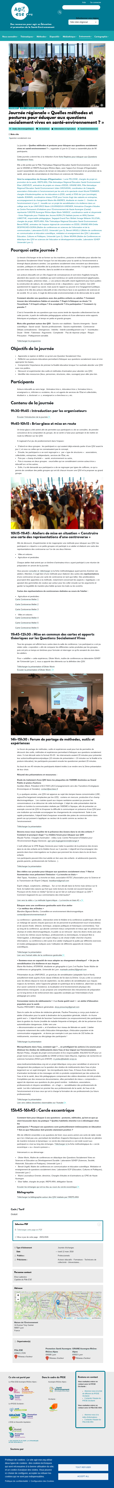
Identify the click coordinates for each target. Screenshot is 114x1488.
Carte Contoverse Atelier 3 (27, 609)
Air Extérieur (44, 129)
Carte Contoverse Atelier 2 (27, 604)
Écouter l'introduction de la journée (32, 417)
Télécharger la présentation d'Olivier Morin (36, 666)
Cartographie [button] (100, 36)
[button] (58, 1302)
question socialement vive (20, 138)
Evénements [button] (85, 36)
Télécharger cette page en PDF (29, 1230)
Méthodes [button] (41, 36)
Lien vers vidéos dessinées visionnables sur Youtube (40, 1103)
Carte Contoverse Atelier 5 (27, 623)
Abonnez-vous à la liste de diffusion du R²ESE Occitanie (92, 1393)
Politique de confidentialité (16, 1481)
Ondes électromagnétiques (23, 129)
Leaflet (68, 1318)
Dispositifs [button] (54, 36)
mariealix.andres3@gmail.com (73, 969)
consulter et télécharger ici (41, 571)
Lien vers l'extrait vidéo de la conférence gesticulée (39, 955)
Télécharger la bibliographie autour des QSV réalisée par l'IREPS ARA (48, 1197)
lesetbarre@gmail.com (59, 881)
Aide (84, 2)
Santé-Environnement (89, 129)
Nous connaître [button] (9, 36)
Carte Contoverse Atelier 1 (27, 599)
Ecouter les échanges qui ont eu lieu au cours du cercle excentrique (47, 1187)
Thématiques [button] (27, 36)
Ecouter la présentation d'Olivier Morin (34, 670)
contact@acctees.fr (49, 789)
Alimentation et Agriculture (64, 129)
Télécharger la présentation (29, 826)
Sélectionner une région (87, 18)
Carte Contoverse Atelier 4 (27, 618)
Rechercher (60, 12)
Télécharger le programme (29, 341)
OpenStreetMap (83, 1318)
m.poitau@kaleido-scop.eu (65, 1059)
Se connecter (95, 2)
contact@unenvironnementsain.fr (31, 914)
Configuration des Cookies (42, 1481)
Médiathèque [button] (69, 36)
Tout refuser (83, 1467)
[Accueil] (21, 1)
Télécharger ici (61, 1144)
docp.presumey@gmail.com (67, 1007)
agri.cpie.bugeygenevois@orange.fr (63, 841)
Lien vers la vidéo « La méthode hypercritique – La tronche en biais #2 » (49, 900)
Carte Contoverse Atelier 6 (27, 628)
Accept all (83, 1476)
